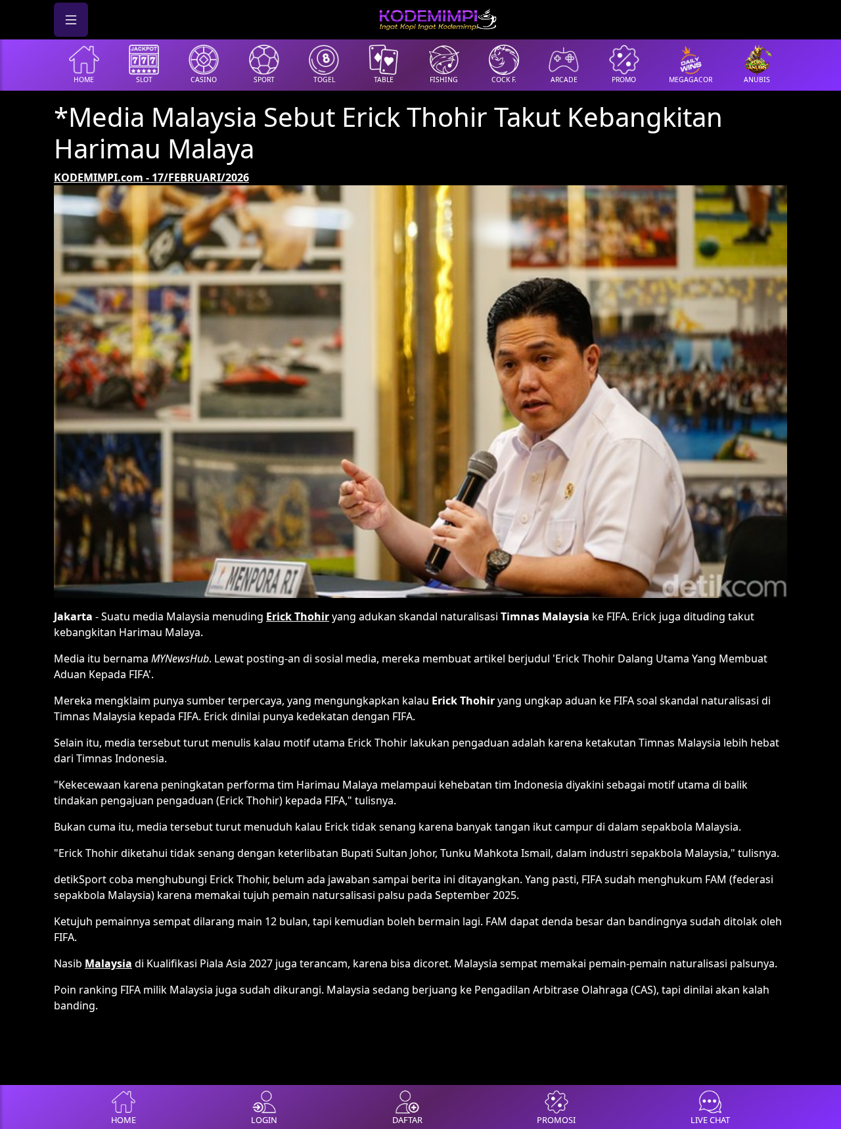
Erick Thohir (297, 616)
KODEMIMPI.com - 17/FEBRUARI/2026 (151, 177)
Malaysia (108, 963)
